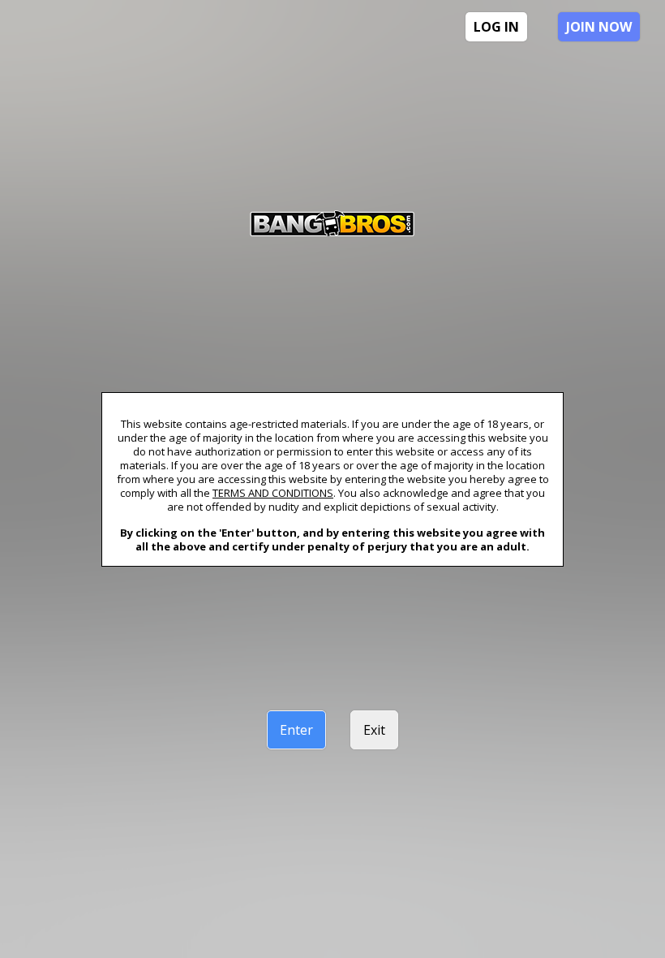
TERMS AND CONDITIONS (272, 492)
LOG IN (496, 27)
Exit (374, 730)
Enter (296, 730)
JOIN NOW (599, 27)
